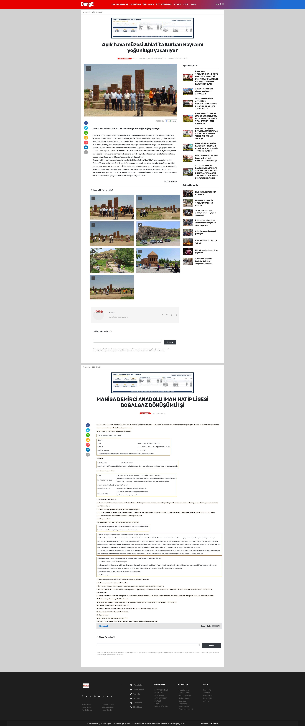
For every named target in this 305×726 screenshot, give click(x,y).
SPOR (185, 4)
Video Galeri (138, 690)
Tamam (215, 724)
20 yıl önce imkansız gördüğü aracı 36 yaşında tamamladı (205, 212)
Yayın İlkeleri (86, 707)
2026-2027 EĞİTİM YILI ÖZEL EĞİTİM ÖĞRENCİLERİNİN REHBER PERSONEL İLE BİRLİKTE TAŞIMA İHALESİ (206, 104)
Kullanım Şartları (108, 705)
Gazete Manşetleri (186, 709)
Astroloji (206, 701)
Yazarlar (137, 694)
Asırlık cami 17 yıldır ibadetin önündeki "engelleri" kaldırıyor (203, 261)
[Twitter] (87, 696)
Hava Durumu (184, 690)
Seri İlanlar (183, 704)
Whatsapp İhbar (108, 707)
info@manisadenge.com (118, 317)
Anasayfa (86, 12)
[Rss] (104, 696)
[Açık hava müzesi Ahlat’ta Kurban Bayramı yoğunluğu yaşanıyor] (130, 90)
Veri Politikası (87, 710)
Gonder (170, 342)
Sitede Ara (207, 690)
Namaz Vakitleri (185, 696)
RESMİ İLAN (135, 4)
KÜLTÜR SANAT (97, 12)
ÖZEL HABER (148, 4)
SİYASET (177, 4)
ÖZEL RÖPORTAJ (164, 4)
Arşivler (136, 698)
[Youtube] (95, 696)
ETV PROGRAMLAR (120, 4)
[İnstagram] (91, 696)
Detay (205, 724)
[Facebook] (83, 696)
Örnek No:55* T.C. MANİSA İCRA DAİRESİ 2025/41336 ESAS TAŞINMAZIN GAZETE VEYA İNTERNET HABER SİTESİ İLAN (206, 119)
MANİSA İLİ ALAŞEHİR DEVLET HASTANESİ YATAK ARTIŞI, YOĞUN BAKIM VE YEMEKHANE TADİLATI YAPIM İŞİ (206, 134)
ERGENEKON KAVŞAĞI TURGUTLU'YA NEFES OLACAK (204, 203)
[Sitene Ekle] (112, 696)
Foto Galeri (138, 685)
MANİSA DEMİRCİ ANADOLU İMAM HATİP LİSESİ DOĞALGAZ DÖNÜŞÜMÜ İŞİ (206, 158)
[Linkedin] (100, 696)
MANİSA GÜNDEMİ (161, 707)
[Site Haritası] (108, 696)
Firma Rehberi (184, 707)
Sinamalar (182, 701)
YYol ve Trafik (184, 693)
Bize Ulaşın (137, 707)
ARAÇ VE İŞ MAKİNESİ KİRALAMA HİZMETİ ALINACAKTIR (204, 91)
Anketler (206, 693)
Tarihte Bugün (184, 698)
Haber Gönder (107, 710)
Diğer (194, 4)
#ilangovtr (104, 626)
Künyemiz (137, 703)
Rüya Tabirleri (208, 698)
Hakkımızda (86, 705)
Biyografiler (207, 696)
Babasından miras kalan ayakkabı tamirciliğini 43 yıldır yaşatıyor (205, 222)
